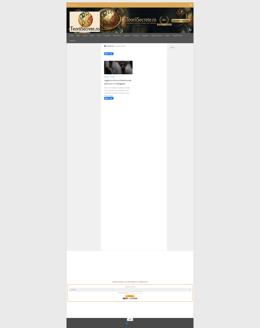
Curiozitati (135, 35)
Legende (126, 35)
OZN (98, 35)
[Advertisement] (86, 77)
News (78, 35)
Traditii (167, 35)
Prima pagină (72, 5)
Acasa (71, 35)
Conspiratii (106, 35)
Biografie (72, 41)
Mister (92, 35)
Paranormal (117, 35)
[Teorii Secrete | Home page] (85, 22)
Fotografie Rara (177, 35)
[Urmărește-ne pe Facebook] (127, 323)
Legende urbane (156, 35)
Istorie (85, 35)
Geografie (145, 35)
